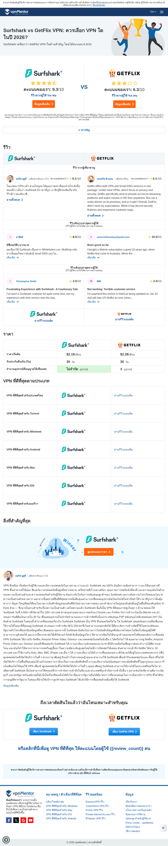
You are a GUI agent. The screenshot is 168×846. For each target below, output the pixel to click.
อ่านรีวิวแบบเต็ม (43, 320)
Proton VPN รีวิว (94, 810)
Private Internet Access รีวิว (100, 814)
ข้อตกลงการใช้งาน (135, 814)
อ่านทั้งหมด (14, 200)
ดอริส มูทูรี (21, 178)
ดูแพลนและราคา (98, 551)
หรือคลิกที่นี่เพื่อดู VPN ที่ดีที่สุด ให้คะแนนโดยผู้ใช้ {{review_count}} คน (84, 748)
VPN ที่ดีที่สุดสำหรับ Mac (59, 810)
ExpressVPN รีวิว (95, 801)
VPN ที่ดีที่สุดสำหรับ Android (61, 818)
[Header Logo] (17, 12)
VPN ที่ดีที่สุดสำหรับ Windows (62, 806)
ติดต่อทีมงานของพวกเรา (138, 806)
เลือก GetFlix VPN (123, 731)
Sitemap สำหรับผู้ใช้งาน (138, 818)
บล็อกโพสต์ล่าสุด (55, 801)
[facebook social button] (9, 820)
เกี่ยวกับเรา (131, 801)
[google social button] (23, 820)
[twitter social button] (16, 820)
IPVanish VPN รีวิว (95, 818)
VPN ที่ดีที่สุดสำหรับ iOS (59, 814)
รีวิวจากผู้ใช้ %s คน (43, 95)
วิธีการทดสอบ (133, 831)
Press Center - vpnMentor (139, 822)
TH (152, 12)
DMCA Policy (133, 826)
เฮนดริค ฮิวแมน (105, 178)
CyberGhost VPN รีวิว (97, 806)
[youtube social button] (30, 820)
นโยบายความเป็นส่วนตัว (139, 810)
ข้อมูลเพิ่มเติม (42, 104)
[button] (6, 840)
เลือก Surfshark (42, 731)
